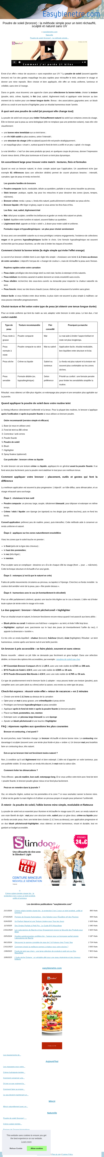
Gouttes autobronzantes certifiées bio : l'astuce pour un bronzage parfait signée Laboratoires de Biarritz (47, 937)
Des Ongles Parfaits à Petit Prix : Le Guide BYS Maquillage (38, 925)
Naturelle (49, 35)
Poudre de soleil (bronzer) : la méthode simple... (49, 38)
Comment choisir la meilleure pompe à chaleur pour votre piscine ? (41, 947)
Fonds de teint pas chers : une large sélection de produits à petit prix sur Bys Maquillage (45, 952)
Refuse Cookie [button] (16, 1148)
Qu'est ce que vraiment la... (14, 1083)
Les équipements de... (12, 1055)
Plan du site (56, 1154)
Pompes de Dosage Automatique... (17, 1129)
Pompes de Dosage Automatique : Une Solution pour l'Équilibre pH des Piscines (47, 917)
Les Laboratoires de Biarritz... (15, 1146)
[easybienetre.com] (52, 9)
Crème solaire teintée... (12, 1124)
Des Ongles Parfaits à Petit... (14, 1141)
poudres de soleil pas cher (68, 659)
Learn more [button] (26, 1142)
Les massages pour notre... (14, 1067)
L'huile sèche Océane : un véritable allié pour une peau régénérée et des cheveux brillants (47, 958)
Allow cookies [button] (37, 1148)
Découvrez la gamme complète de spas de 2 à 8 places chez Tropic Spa (44, 942)
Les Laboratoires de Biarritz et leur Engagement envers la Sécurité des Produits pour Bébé (49, 931)
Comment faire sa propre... (14, 1089)
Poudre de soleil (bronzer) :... (15, 1118)
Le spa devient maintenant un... (16, 1095)
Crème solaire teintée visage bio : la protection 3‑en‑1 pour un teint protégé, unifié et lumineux (20, 895)
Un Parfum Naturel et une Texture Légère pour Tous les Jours (39, 921)
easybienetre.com (50, 32)
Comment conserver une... (14, 1078)
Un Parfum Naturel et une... (14, 1135)
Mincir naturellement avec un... (15, 1106)
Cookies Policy (67, 1154)
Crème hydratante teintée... (14, 1072)
